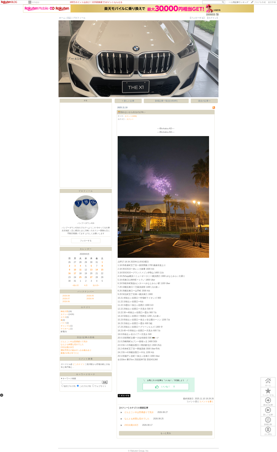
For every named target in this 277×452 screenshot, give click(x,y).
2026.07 (66, 298)
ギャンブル (65, 326)
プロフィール (79, 18)
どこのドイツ (79, 364)
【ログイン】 (212, 18)
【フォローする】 (197, 18)
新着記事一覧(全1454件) (166, 101)
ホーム (62, 18)
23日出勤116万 (67, 347)
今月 (86, 285)
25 (80, 277)
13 (91, 270)
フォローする (268, 395)
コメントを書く (206, 401)
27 (91, 277)
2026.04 (90, 298)
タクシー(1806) (131, 116)
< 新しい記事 (128, 101)
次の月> (96, 285)
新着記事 (268, 424)
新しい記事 (268, 415)
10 (75, 270)
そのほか (35, 2)
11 (80, 270)
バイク (63, 323)
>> (238, 2)
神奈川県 (64, 311)
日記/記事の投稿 (86, 337)
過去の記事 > (204, 101)
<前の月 (75, 285)
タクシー (64, 314)
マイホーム (65, 329)
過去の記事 (268, 405)
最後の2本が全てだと (70, 353)
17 (75, 273)
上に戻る (268, 434)
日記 (69, 18)
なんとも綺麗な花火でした (72, 344)
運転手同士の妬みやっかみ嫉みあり (76, 350)
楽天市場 (272, 2)
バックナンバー (85, 291)
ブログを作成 (260, 2)
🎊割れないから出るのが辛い (131, 112)
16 (69, 273)
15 (102, 270)
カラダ (63, 317)
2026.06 (66, 301)
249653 (210, 14)
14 (97, 270)
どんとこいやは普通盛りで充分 (74, 341)
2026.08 (66, 296)
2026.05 (90, 296)
